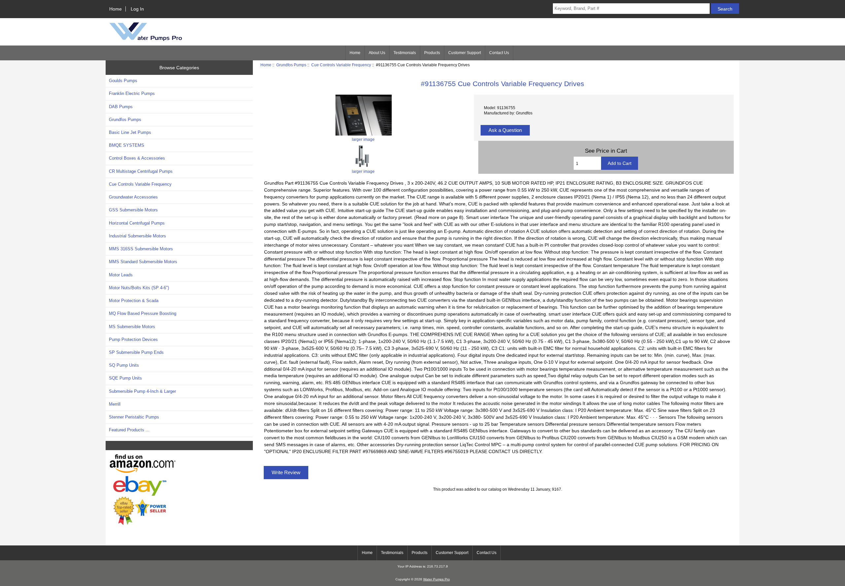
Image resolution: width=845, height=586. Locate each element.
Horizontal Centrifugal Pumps (137, 223)
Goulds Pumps (123, 80)
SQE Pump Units (125, 378)
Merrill (114, 404)
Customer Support (464, 52)
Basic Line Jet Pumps (130, 132)
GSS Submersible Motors (133, 209)
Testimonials (404, 52)
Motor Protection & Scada (133, 300)
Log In (137, 9)
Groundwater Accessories (133, 197)
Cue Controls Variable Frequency (341, 65)
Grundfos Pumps (291, 65)
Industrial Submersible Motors (137, 235)
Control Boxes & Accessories (137, 158)
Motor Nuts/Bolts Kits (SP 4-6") (139, 287)
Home (115, 9)
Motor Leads (121, 274)
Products (432, 52)
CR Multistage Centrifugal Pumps (141, 171)
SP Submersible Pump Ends (136, 352)
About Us (377, 52)
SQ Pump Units (124, 365)
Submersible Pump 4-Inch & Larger (142, 391)
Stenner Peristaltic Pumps (134, 417)
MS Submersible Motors (132, 326)
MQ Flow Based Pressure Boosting (142, 313)
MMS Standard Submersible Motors (143, 261)
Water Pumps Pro (436, 579)
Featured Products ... (129, 429)
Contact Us (499, 52)
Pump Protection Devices (133, 339)
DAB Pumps (121, 106)
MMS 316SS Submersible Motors (141, 248)
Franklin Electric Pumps (132, 93)
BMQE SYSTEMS (126, 145)
